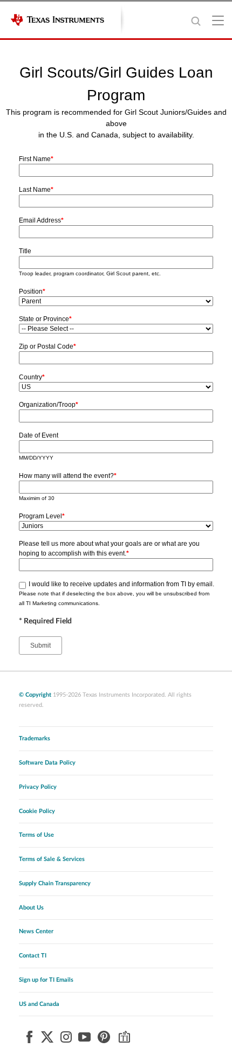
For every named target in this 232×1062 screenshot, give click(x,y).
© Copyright (35, 695)
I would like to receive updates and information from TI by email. (121, 584)
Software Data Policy (47, 763)
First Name (36, 159)
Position (32, 291)
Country (32, 377)
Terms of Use (36, 835)
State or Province (45, 319)
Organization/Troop (48, 404)
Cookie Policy (37, 811)
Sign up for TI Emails (46, 980)
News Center (36, 931)
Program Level (42, 516)
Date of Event (38, 435)
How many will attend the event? (68, 476)
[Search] (195, 20)
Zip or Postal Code (47, 346)
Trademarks (34, 738)
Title (25, 251)
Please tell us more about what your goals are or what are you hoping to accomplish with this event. (109, 548)
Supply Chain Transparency (55, 883)
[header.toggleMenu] (218, 20)
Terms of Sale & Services (52, 859)
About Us (31, 908)
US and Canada (39, 1004)
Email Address (41, 220)
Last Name (36, 189)
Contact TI (32, 956)
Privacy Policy (38, 787)
